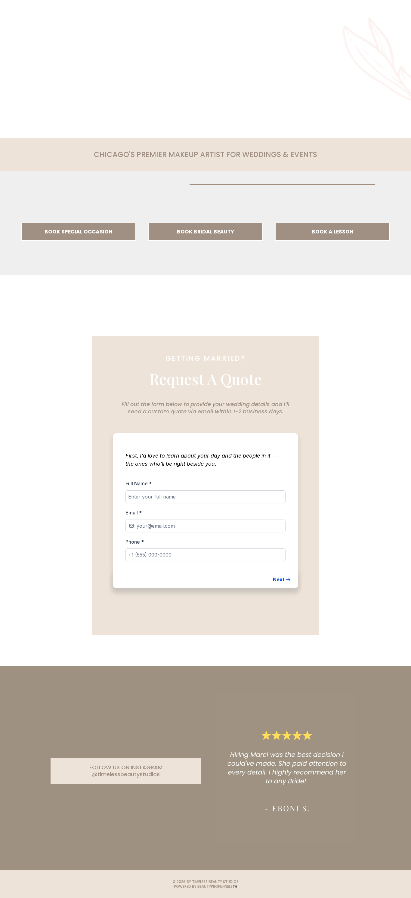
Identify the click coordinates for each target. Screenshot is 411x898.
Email (133, 513)
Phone (134, 542)
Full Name (138, 483)
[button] (282, 579)
